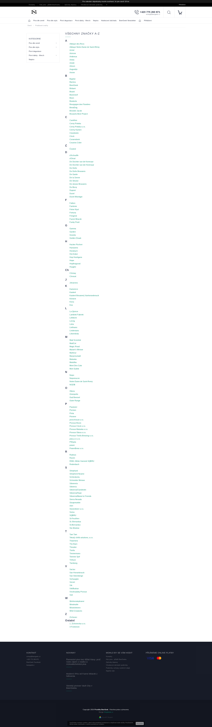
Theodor (73, 547)
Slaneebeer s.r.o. (77, 509)
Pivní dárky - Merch (36, 55)
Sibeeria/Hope (76, 493)
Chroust (73, 276)
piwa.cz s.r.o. (75, 439)
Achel (72, 50)
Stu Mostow (74, 528)
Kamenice (74, 289)
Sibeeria (73, 487)
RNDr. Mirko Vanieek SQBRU (82, 461)
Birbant (73, 88)
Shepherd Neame (77, 474)
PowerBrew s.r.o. (77, 448)
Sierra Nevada (76, 499)
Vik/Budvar (74, 588)
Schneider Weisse (77, 480)
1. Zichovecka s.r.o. (78, 624)
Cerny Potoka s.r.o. (77, 127)
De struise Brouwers (78, 184)
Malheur (73, 353)
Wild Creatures (76, 611)
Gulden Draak (75, 238)
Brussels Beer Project (79, 114)
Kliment (73, 299)
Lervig (72, 321)
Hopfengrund (75, 264)
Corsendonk (75, 139)
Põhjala (73, 442)
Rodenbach (74, 464)
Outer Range (75, 401)
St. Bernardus (75, 522)
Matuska (73, 359)
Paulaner (73, 407)
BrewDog (73, 108)
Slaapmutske (75, 503)
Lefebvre (73, 318)
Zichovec (73, 617)
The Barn (73, 544)
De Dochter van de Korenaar (81, 162)
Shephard (74, 471)
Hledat (170, 13)
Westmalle (74, 604)
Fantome (73, 206)
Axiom (72, 72)
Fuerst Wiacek (76, 219)
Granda (73, 235)
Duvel (72, 193)
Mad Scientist (75, 340)
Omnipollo (74, 394)
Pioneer (73, 416)
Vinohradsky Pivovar (78, 592)
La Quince (74, 311)
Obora (72, 391)
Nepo (72, 375)
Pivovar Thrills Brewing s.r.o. (82, 436)
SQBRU (73, 515)
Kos (71, 305)
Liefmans (73, 327)
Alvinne (73, 53)
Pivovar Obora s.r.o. (78, 432)
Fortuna (73, 213)
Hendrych (74, 251)
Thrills (72, 550)
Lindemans (74, 331)
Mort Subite (74, 369)
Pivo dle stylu (34, 47)
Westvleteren (75, 608)
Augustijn (74, 69)
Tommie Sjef (75, 557)
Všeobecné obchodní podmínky (92, 5)
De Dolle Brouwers (77, 171)
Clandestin (74, 133)
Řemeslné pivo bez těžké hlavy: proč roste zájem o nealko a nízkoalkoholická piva (83, 661)
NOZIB (72, 385)
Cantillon (73, 120)
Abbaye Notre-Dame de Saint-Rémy (85, 47)
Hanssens (74, 248)
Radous (73, 455)
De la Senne (75, 178)
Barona (73, 82)
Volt (71, 595)
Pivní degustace (35, 51)
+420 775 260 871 (32, 659)
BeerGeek (74, 85)
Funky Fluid (75, 222)
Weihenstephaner (77, 601)
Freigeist (73, 216)
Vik (71, 585)
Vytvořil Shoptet (107, 717)
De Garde (74, 174)
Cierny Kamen (75, 130)
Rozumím (140, 723)
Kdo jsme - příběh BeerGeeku (50, 5)
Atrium (72, 66)
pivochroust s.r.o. (77, 420)
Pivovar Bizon (75, 423)
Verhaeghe (74, 579)
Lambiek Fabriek (77, 315)
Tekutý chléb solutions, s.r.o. (81, 538)
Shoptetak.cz (108, 712)
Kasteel (73, 292)
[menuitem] (39, 21)
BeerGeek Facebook (33, 662)
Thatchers (74, 541)
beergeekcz (30, 665)
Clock (72, 136)
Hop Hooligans (76, 257)
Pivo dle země (34, 43)
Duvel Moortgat (76, 197)
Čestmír (73, 149)
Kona (72, 302)
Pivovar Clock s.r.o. (78, 426)
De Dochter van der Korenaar (82, 165)
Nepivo (31, 59)
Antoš (72, 63)
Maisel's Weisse (76, 350)
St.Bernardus (75, 525)
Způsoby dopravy (71, 5)
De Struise (74, 181)
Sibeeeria (74, 483)
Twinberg (73, 563)
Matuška (73, 362)
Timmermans (75, 553)
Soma (72, 512)
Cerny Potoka (75, 123)
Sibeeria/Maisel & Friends (80, 496)
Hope (72, 260)
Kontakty (32, 5)
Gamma (73, 229)
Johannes (74, 283)
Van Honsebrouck (77, 573)
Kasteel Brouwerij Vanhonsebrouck (84, 295)
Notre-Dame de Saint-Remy (81, 381)
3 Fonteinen (75, 627)
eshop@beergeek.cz (33, 656)
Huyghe (73, 267)
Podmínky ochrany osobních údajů (118, 668)
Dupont (73, 190)
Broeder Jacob (76, 111)
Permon (73, 410)
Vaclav (72, 569)
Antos (72, 60)
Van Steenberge (76, 576)
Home (30, 20)
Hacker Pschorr (76, 244)
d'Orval (73, 158)
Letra (72, 324)
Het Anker (74, 254)
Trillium (73, 560)
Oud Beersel (75, 397)
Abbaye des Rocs (77, 44)
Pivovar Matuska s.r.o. (79, 429)
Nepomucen (75, 378)
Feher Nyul (74, 209)
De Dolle (73, 168)
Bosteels (73, 101)
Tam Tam (73, 534)
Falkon (72, 203)
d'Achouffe (74, 155)
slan (71, 506)
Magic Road (75, 346)
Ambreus (73, 57)
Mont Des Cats (76, 365)
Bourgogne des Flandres (80, 104)
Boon (72, 98)
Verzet (72, 582)
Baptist (72, 79)
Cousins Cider (76, 143)
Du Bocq (73, 187)
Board (72, 92)
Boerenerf (74, 95)
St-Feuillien (74, 518)
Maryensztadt (75, 356)
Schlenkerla (75, 477)
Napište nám (110, 671)
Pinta (72, 413)
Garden (73, 232)
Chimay (73, 273)
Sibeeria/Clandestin (78, 490)
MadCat (73, 343)
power (72, 445)
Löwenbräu (74, 334)
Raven (72, 458)
